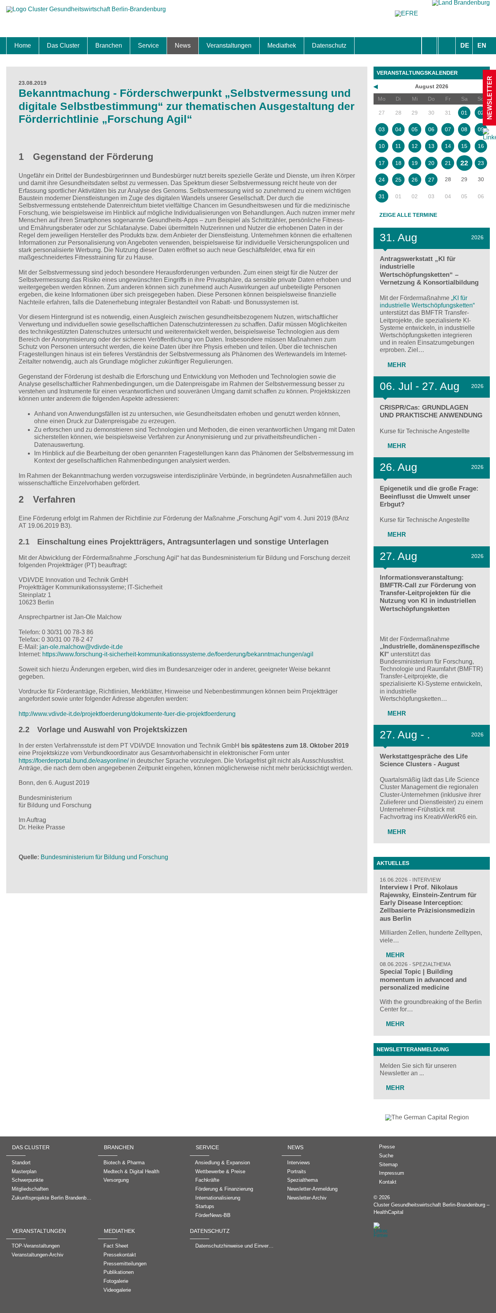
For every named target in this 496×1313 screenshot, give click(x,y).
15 (464, 146)
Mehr (396, 365)
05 (415, 129)
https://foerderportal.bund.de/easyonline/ (74, 760)
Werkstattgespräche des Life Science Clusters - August (424, 760)
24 (382, 180)
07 (448, 129)
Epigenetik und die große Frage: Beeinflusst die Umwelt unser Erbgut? (429, 496)
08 (464, 129)
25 (398, 180)
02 (481, 113)
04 (398, 129)
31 (382, 196)
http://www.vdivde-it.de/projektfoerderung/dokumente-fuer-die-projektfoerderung (127, 714)
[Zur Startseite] (86, 13)
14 (448, 146)
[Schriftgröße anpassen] (447, 45)
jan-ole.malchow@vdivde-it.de (81, 647)
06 (431, 129)
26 (415, 180)
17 (382, 163)
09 (481, 129)
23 (481, 163)
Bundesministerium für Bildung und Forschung (104, 857)
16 (481, 146)
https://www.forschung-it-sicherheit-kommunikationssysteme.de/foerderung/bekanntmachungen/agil (177, 654)
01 (464, 113)
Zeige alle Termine (408, 215)
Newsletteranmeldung (413, 1049)
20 (431, 163)
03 (382, 129)
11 (398, 146)
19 (415, 163)
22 (464, 163)
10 (382, 146)
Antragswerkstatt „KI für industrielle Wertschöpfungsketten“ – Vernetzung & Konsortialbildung (429, 270)
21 (448, 163)
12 (415, 146)
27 (431, 180)
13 (431, 146)
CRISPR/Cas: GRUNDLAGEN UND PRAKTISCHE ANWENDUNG (431, 411)
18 (398, 163)
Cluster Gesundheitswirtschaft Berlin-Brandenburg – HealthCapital (431, 1208)
